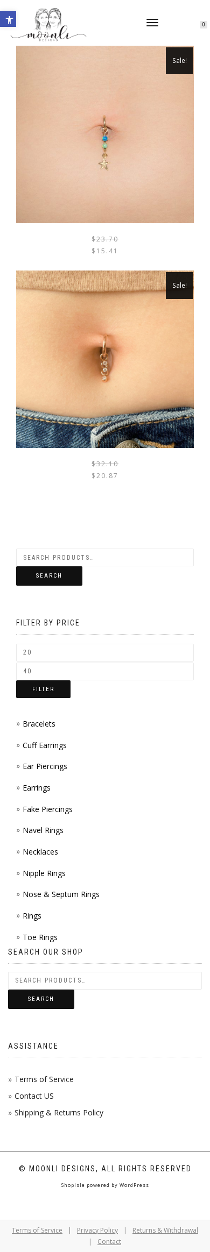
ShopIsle (74, 1185)
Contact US (34, 1096)
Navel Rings (43, 830)
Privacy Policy (97, 1230)
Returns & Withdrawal (165, 1230)
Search (49, 575)
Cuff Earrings (45, 745)
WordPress (133, 1185)
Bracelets (39, 724)
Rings (32, 915)
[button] (8, 19)
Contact (109, 1241)
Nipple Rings (44, 873)
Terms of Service (44, 1079)
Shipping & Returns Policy (59, 1112)
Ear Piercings (45, 766)
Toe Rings (40, 937)
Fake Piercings (48, 809)
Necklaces (40, 851)
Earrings (37, 787)
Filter (43, 689)
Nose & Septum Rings (61, 894)
